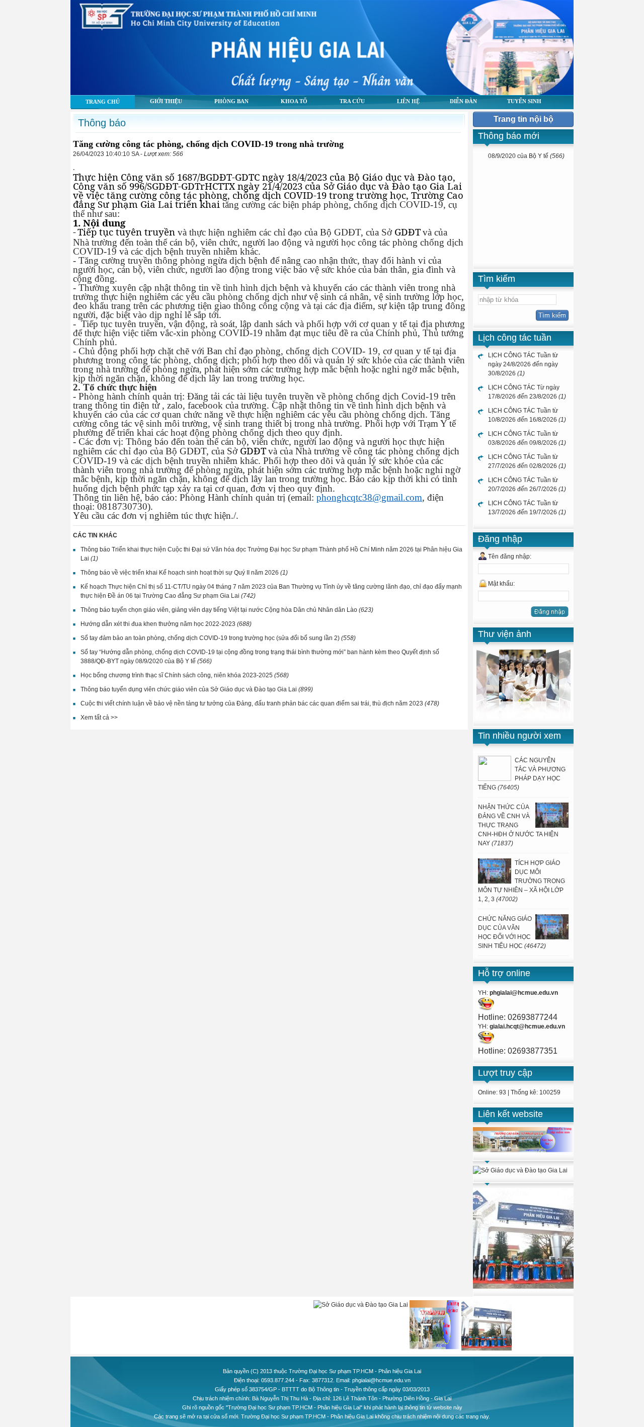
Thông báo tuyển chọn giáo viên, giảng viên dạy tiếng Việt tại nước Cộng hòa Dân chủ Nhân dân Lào (226, 609)
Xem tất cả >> (99, 717)
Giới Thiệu (166, 101)
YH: (484, 992)
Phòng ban (231, 101)
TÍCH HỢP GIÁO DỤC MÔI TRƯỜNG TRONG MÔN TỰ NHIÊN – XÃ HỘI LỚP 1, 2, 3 (521, 881)
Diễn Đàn (463, 101)
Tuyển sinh (524, 101)
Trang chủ (103, 102)
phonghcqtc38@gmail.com (369, 497)
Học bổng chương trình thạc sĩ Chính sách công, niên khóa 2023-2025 (184, 675)
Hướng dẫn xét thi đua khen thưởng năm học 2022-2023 (166, 623)
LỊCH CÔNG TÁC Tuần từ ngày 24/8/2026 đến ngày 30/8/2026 (523, 364)
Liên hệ (408, 101)
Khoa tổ (294, 101)
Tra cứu (352, 101)
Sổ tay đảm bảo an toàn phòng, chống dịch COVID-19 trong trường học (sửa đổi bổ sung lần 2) (218, 638)
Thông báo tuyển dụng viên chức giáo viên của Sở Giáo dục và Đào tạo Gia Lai (196, 689)
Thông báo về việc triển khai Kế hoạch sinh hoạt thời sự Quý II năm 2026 (184, 572)
